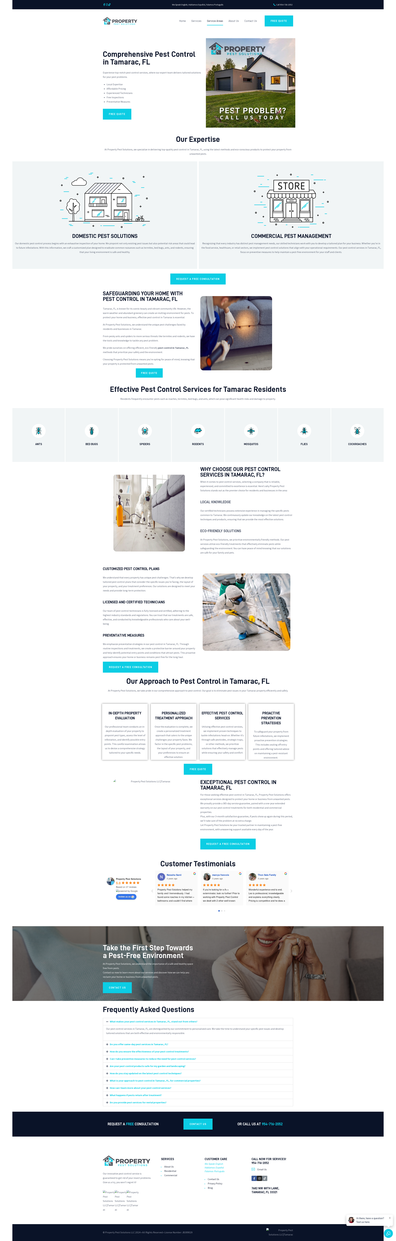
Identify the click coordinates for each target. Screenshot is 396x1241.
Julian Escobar (265, 874)
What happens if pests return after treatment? (136, 1095)
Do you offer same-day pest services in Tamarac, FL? (139, 1044)
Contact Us (213, 1179)
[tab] (198, 1021)
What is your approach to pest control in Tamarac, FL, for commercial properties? (155, 1080)
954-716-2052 (272, 1124)
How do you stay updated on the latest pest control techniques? (146, 1073)
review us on (124, 896)
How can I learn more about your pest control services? (140, 1088)
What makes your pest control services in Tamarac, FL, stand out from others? (153, 1021)
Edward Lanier (219, 874)
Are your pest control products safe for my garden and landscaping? (147, 1066)
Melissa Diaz (173, 874)
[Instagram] (106, 4)
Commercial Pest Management (291, 236)
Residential (170, 1171)
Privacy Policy (215, 1183)
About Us (169, 1166)
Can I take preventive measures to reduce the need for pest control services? (153, 1058)
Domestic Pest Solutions (105, 236)
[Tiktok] (109, 4)
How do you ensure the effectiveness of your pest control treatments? (149, 1051)
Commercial (170, 1175)
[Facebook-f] (104, 4)
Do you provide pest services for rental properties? (138, 1102)
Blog (210, 1187)
